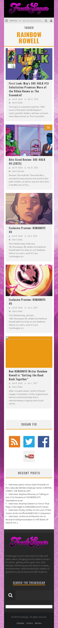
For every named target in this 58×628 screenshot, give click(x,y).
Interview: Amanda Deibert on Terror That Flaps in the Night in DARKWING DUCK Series (27, 505)
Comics (29, 623)
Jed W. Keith (17, 99)
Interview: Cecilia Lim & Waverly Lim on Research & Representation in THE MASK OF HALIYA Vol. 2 (27, 519)
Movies (38, 623)
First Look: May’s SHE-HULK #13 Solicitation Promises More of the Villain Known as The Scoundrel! (29, 89)
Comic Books (17, 102)
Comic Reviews (18, 171)
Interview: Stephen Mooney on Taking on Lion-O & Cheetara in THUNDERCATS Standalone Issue (27, 497)
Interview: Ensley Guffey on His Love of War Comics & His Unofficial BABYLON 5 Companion (28, 511)
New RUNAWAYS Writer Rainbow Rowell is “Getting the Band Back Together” (28, 375)
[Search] (46, 20)
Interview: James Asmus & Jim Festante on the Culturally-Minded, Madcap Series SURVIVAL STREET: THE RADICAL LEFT (29, 487)
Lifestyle (20, 623)
